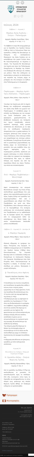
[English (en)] (18, 3)
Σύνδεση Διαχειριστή (7, 450)
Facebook (11, 16)
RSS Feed (22, 16)
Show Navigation (30, 2)
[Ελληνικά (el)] (22, 3)
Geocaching (15, 16)
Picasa (18, 16)
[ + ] (1, 455)
